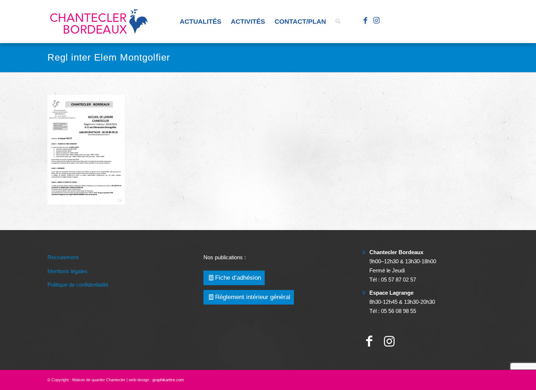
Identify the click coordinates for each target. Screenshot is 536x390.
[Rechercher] (338, 21)
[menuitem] (200, 21)
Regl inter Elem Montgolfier (108, 57)
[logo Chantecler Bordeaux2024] (99, 21)
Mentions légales (67, 271)
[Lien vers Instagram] (376, 21)
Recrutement (62, 257)
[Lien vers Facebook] (365, 21)
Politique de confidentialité (77, 285)
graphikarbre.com (168, 380)
